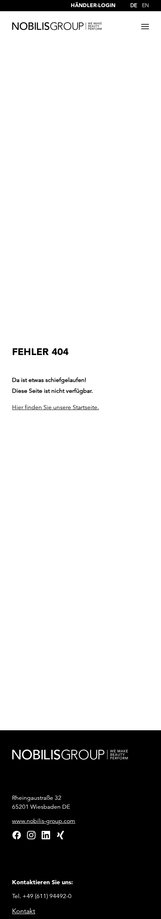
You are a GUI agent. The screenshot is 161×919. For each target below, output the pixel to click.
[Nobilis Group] (57, 26)
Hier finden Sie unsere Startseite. (55, 407)
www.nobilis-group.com (43, 821)
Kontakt (23, 911)
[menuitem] (132, 3)
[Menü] (145, 26)
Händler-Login (93, 5)
